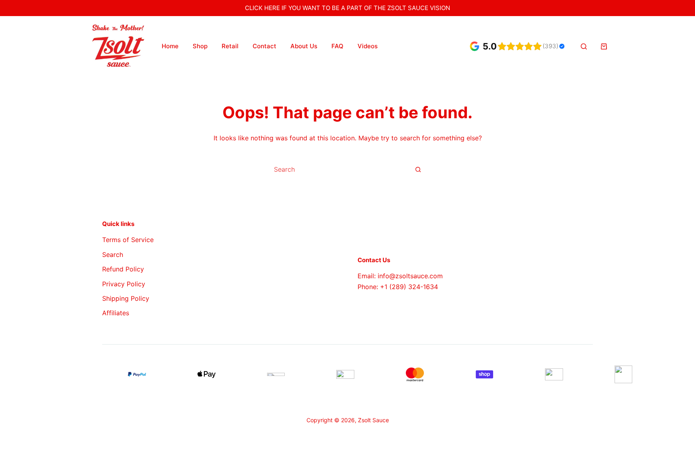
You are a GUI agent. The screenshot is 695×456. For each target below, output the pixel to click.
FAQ (337, 46)
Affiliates (115, 313)
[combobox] (338, 169)
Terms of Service (128, 240)
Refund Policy (123, 269)
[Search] (584, 46)
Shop (200, 46)
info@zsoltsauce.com (410, 276)
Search (112, 255)
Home (170, 46)
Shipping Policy (125, 298)
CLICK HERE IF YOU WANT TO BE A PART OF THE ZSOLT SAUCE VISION (347, 8)
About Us (303, 46)
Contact (264, 46)
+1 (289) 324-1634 (409, 287)
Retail (230, 46)
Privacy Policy (123, 284)
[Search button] (418, 169)
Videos (368, 46)
